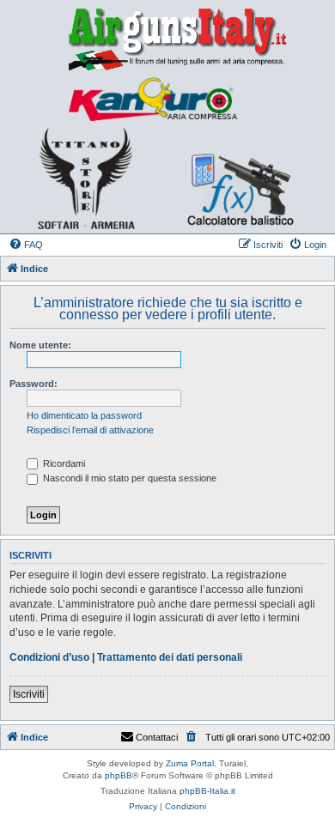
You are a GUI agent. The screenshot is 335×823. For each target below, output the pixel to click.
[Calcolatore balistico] (231, 178)
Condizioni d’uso (49, 657)
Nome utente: (40, 345)
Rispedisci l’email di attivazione (90, 430)
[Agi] (167, 38)
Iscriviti (29, 694)
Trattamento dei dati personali (169, 657)
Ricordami (62, 463)
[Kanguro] (152, 99)
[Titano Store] (86, 178)
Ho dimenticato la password (84, 415)
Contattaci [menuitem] (157, 737)
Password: (33, 383)
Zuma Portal (190, 763)
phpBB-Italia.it (207, 791)
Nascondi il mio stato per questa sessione (128, 478)
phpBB (118, 775)
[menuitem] (26, 244)
